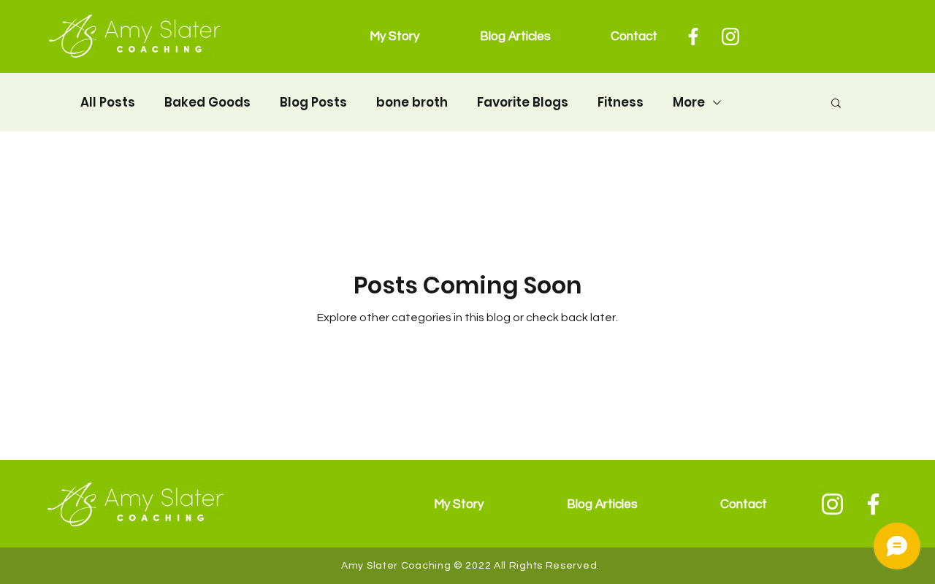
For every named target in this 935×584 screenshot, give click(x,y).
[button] (836, 104)
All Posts (107, 102)
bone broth (412, 102)
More (689, 102)
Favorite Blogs (522, 102)
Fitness (621, 102)
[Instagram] (730, 36)
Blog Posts (313, 102)
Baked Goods (207, 102)
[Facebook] (693, 36)
